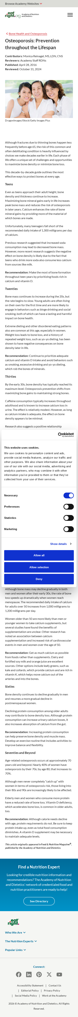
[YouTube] (59, 974)
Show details (58, 543)
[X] (49, 974)
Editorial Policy (30, 990)
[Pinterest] (39, 974)
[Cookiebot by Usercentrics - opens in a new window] (58, 434)
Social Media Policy (26, 995)
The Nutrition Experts (19, 941)
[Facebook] (18, 974)
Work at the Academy (54, 995)
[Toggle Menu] (70, 15)
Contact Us (55, 985)
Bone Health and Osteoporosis (28, 33)
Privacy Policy (52, 990)
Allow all (39, 555)
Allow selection (39, 567)
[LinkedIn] (28, 974)
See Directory (39, 901)
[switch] (68, 507)
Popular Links (13, 949)
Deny (39, 579)
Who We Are (13, 932)
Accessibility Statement (30, 985)
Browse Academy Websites (22, 3)
